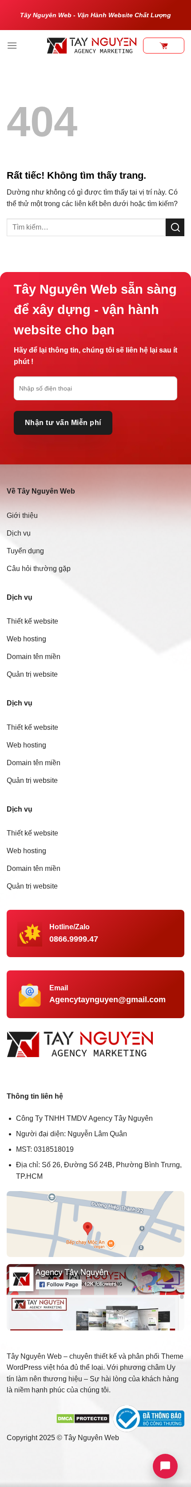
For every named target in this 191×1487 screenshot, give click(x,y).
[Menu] (12, 45)
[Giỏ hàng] (163, 46)
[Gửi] (175, 227)
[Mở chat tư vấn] (165, 1466)
